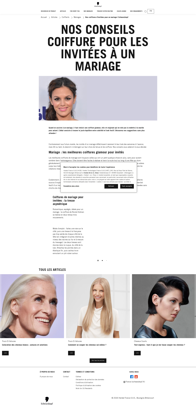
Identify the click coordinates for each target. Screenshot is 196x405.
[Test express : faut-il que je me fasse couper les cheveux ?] (164, 316)
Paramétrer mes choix (71, 186)
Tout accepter (127, 186)
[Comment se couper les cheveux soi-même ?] (98, 316)
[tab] (98, 260)
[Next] (195, 316)
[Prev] (1, 316)
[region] (98, 177)
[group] (98, 228)
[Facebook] (131, 376)
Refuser (111, 186)
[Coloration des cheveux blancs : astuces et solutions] (32, 316)
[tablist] (98, 260)
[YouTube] (136, 376)
